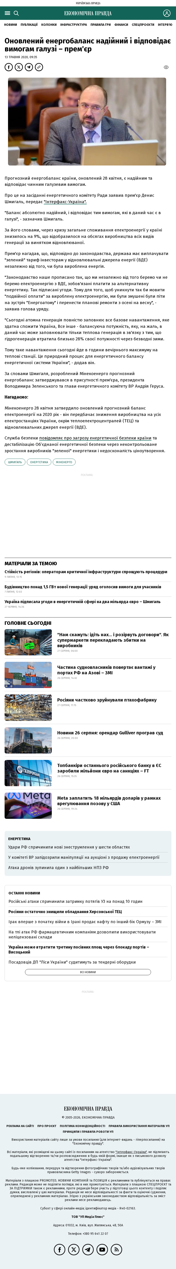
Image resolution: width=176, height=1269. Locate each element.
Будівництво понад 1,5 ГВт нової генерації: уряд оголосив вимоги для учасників (83, 586)
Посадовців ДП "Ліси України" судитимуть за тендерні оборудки (72, 962)
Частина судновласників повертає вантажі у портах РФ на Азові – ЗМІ (106, 670)
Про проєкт (46, 1126)
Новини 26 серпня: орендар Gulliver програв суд (110, 733)
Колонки (49, 25)
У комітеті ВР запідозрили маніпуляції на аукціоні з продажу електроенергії (84, 857)
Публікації (29, 25)
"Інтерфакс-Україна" (131, 1152)
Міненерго (64, 462)
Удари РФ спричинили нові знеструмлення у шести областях (69, 847)
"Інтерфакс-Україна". (65, 201)
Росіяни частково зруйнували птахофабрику (107, 700)
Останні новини (24, 893)
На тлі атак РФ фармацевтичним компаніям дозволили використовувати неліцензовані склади (82, 935)
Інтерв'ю (165, 25)
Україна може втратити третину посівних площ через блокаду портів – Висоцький (78, 950)
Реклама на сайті (20, 1126)
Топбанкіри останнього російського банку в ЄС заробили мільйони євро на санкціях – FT (109, 768)
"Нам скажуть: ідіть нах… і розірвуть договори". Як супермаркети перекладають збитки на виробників (113, 640)
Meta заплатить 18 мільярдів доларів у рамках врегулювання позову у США (109, 800)
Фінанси (121, 25)
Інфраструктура (73, 25)
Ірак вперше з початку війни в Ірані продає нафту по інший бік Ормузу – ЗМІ (85, 921)
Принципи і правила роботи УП (88, 1131)
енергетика (39, 462)
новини (10, 25)
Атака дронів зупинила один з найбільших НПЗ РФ (58, 867)
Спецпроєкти (143, 25)
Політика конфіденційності (82, 1126)
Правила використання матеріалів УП (139, 1126)
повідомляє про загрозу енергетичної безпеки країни (95, 438)
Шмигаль (15, 462)
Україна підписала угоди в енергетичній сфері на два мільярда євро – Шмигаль (83, 601)
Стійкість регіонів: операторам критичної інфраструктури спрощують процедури (86, 571)
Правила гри (101, 25)
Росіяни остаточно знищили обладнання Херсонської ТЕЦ (65, 911)
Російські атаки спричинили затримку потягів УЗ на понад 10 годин (75, 901)
